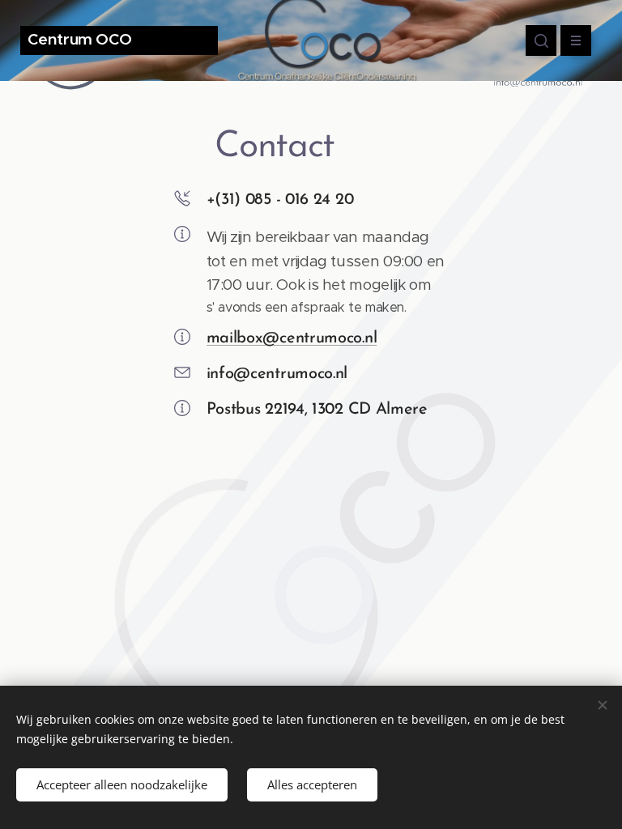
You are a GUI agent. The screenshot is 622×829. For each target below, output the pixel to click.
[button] (541, 40)
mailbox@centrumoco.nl (292, 338)
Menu (575, 40)
